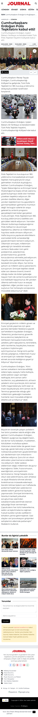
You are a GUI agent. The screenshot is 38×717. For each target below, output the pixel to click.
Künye (5, 688)
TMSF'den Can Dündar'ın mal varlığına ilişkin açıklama (28, 570)
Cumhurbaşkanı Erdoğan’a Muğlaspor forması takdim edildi (19, 15)
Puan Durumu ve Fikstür (12, 677)
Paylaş (6, 72)
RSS (6, 700)
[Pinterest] (17, 665)
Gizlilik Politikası (23, 688)
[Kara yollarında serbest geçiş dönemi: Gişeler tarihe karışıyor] (28, 583)
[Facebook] (10, 665)
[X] (13, 665)
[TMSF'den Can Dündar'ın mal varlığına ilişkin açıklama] (28, 562)
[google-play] (24, 692)
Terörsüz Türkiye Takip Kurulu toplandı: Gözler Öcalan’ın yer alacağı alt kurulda (28, 552)
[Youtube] (24, 665)
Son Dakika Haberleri (11, 681)
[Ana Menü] (2, 3)
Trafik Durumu (9, 675)
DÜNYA (23, 10)
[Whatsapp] (27, 665)
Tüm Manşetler (9, 679)
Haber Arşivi (8, 683)
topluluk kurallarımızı (21, 627)
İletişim (12, 688)
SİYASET (14, 10)
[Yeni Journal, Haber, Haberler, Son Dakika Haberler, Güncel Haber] (18, 3)
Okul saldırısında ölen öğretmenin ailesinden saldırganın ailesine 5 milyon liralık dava (9, 591)
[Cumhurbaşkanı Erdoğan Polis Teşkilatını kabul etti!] (19, 59)
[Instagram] (20, 665)
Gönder (6, 621)
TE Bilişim (24, 706)
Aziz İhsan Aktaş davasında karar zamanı (10, 550)
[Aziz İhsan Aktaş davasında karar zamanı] (10, 543)
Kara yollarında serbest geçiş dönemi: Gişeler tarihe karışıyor (27, 590)
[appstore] (13, 692)
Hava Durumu (9, 673)
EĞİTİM (31, 10)
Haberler (4, 19)
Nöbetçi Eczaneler (10, 671)
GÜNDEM (5, 10)
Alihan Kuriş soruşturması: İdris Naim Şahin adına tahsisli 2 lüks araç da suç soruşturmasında (10, 572)
